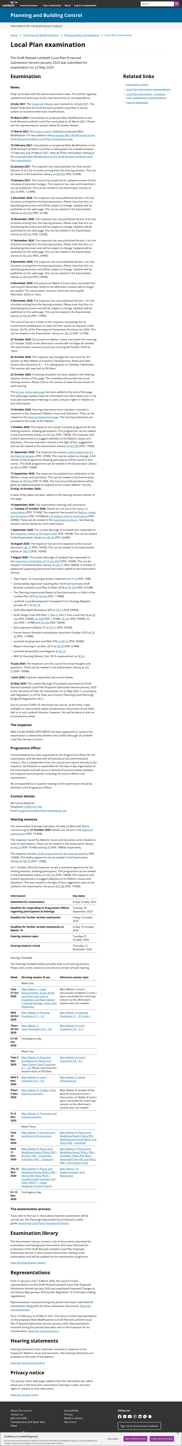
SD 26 (81, 656)
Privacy (68, 1414)
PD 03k (72, 587)
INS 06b (27, 255)
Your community (52, 5)
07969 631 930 (33, 807)
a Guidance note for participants (68, 516)
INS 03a (27, 481)
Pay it (68, 5)
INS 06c (27, 234)
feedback (57, 25)
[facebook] (120, 1417)
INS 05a (50, 434)
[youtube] (130, 1417)
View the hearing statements (28, 1363)
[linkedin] (140, 1417)
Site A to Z (70, 1422)
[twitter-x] (125, 1417)
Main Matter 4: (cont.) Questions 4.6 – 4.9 (34, 1079)
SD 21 (53, 627)
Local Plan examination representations (148, 89)
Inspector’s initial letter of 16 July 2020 (37, 561)
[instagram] (135, 1417)
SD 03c (43, 596)
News (14, 1425)
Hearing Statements (137, 102)
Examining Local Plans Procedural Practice (44, 1223)
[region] (91, 1439)
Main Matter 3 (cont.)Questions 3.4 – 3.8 (36, 1027)
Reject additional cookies (135, 1439)
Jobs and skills (19, 1418)
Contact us (17, 1414)
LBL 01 (27, 547)
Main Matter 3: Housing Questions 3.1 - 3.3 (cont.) (75, 1014)
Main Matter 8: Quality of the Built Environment (38, 1091)
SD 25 (62, 651)
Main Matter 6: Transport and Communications (39, 1115)
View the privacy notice (24, 1395)
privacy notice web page (30, 392)
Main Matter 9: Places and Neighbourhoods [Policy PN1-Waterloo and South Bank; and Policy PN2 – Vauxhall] (78, 1138)
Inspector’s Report (42, 104)
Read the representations (43, 1331)
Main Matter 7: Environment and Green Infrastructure (38, 1134)
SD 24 (60, 646)
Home (14, 35)
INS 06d (27, 213)
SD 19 (59, 610)
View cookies (113, 1439)
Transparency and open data (28, 1422)
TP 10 (74, 578)
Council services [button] (28, 5)
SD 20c (66, 618)
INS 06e (60, 174)
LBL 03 (68, 333)
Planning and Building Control (46, 15)
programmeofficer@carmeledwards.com (43, 810)
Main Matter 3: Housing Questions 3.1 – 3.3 (35, 1014)
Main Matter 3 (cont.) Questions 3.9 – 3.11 (72, 1027)
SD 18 (36, 605)
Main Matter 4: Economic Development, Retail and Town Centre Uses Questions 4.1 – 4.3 (38, 1062)
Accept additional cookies (162, 1439)
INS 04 (46, 847)
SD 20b (39, 618)
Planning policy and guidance (81, 35)
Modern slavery (73, 1418)
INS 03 (17, 847)
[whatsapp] (145, 1417)
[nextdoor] (150, 1417)
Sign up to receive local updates (139, 1426)
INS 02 (27, 551)
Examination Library (66, 520)
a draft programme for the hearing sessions (62, 853)
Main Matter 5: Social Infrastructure (72, 1079)
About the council (21, 1410)
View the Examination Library (28, 1262)
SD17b (14, 191)
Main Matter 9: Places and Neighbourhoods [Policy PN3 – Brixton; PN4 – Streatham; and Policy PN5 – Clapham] (39, 1154)
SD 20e (45, 622)
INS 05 (17, 467)
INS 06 (27, 316)
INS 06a (27, 277)
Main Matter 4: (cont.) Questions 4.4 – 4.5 (73, 1059)
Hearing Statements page (43, 417)
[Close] (178, 1433)
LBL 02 (50, 537)
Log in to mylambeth (85, 5)
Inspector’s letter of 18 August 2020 (36, 533)
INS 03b (74, 446)
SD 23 (65, 641)
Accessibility (71, 1410)
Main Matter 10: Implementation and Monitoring (72, 1172)
